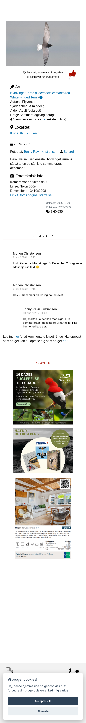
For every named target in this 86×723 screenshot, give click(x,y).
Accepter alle (43, 701)
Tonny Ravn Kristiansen (40, 309)
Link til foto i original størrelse (31, 195)
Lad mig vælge (58, 690)
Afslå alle (43, 711)
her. (65, 341)
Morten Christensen (27, 253)
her (44, 119)
